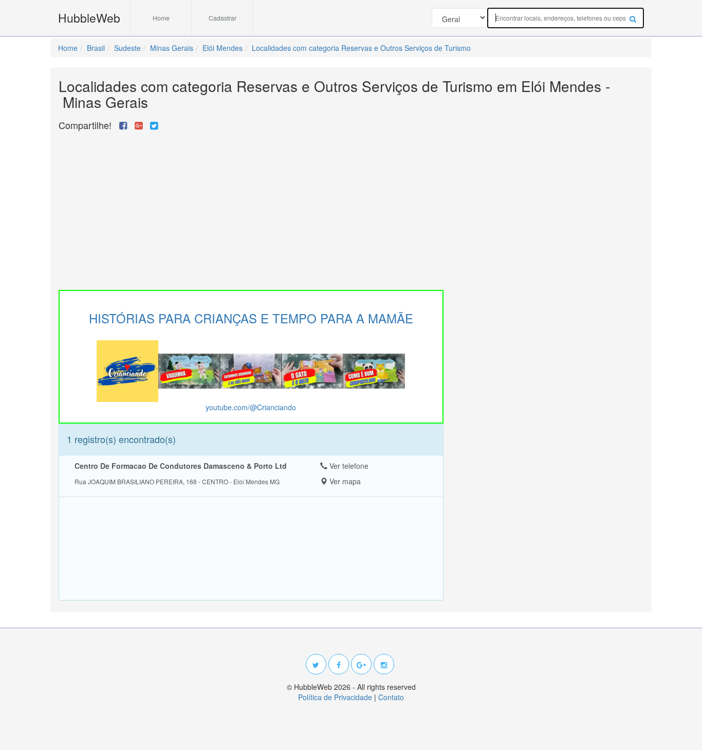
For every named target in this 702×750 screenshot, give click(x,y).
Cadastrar (222, 17)
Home (161, 17)
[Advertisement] (251, 208)
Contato (391, 697)
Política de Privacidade (335, 697)
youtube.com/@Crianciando (251, 407)
